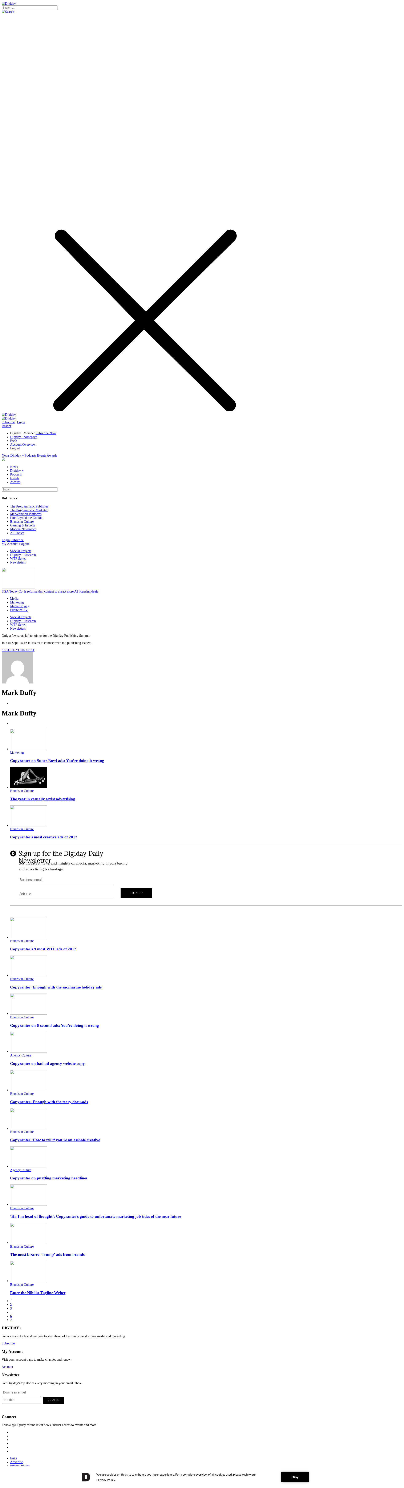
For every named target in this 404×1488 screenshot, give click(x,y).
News (5, 455)
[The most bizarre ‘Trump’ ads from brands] (28, 1242)
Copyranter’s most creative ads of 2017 (43, 837)
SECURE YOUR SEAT (18, 650)
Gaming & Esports (22, 525)
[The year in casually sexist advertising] (28, 787)
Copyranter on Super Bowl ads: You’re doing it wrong (57, 760)
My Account (10, 544)
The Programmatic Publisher (29, 506)
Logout (15, 448)
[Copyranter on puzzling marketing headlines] (28, 1166)
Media (14, 598)
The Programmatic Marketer (29, 510)
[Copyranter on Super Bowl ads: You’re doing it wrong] (28, 749)
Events (41, 455)
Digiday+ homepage (23, 437)
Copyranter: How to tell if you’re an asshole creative (55, 1140)
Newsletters (18, 562)
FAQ (13, 440)
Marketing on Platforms (25, 514)
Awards (52, 455)
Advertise (16, 1462)
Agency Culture (20, 1055)
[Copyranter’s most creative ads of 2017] (28, 825)
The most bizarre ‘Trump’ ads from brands (47, 1254)
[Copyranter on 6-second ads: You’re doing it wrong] (28, 1013)
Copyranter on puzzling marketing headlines (48, 1178)
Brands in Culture (22, 521)
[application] (202, 1477)
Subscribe (8, 422)
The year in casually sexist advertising (42, 799)
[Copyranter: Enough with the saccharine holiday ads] (28, 975)
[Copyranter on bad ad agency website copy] (28, 1051)
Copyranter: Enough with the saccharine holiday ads (56, 987)
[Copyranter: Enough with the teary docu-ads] (28, 1090)
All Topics (17, 533)
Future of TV (19, 610)
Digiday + (17, 455)
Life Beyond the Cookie (26, 518)
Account (7, 1366)
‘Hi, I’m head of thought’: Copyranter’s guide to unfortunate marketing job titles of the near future (95, 1216)
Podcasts (30, 455)
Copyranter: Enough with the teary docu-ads (49, 1102)
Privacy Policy (19, 1466)
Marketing (17, 602)
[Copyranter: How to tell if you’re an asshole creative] (28, 1128)
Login (21, 422)
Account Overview (23, 444)
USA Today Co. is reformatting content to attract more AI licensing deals (50, 591)
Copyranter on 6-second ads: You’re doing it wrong (54, 1025)
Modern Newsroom (23, 529)
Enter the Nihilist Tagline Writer (37, 1293)
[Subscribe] (9, 418)
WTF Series (18, 558)
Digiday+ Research (23, 555)
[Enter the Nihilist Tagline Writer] (28, 1281)
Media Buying (19, 606)
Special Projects (20, 551)
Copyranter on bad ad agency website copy (47, 1063)
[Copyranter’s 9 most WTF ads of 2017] (28, 937)
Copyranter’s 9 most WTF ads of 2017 (43, 949)
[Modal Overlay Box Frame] (206, 875)
